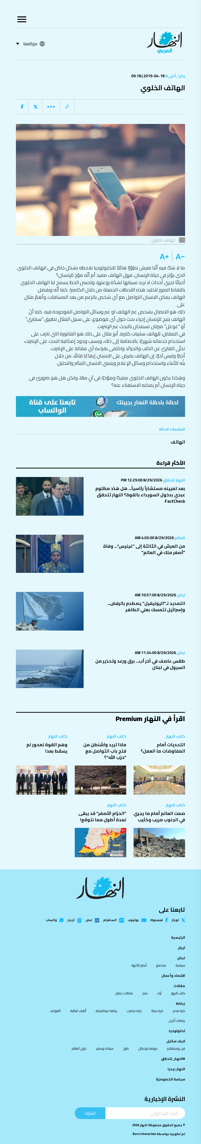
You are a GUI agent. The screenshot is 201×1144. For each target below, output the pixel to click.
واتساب (51, 920)
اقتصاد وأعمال (173, 975)
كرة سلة (157, 1011)
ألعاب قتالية (78, 1011)
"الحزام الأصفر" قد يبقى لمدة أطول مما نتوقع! (102, 816)
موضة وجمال (147, 1048)
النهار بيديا (176, 1069)
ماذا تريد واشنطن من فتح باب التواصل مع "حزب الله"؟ (104, 751)
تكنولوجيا (177, 1031)
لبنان (180, 595)
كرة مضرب (134, 1011)
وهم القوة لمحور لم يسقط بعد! (46, 748)
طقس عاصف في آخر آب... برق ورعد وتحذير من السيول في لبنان (140, 664)
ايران (181, 947)
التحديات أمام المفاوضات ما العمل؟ (163, 748)
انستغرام (110, 920)
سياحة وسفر (104, 1048)
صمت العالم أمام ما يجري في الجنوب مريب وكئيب (159, 816)
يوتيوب (133, 920)
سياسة (180, 965)
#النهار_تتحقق (173, 1058)
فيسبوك (156, 920)
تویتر (175, 920)
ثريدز (71, 920)
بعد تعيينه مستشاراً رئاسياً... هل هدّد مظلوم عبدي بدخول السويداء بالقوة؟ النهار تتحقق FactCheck (140, 494)
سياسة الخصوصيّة (170, 1079)
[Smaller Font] (178, 257)
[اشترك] (100, 406)
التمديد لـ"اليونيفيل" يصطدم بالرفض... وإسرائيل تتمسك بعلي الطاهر (146, 606)
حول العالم (79, 1048)
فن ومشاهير (176, 1048)
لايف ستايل (175, 1041)
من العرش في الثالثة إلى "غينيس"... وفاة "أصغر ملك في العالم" (144, 549)
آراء (159, 993)
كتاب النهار (175, 736)
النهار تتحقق (173, 480)
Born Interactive (144, 1134)
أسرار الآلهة (139, 965)
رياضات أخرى (176, 1020)
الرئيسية (178, 937)
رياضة (180, 1003)
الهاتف (178, 442)
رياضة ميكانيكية (106, 1011)
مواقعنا (30, 44)
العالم (179, 537)
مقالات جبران (124, 993)
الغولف (55, 1011)
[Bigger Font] (164, 257)
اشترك (90, 1113)
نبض (89, 920)
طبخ (126, 1048)
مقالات (179, 986)
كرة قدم (179, 1011)
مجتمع (161, 965)
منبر (145, 993)
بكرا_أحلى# (174, 75)
